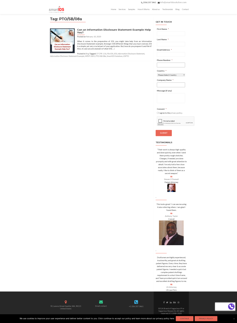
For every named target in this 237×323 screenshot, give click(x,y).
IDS (115, 53)
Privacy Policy (206, 319)
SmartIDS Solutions (114, 56)
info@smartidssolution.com (173, 2)
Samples (131, 9)
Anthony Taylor (171, 216)
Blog (177, 9)
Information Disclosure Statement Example (67, 56)
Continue (184, 319)
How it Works (144, 9)
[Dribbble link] (178, 302)
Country (161, 71)
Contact (185, 9)
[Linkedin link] (171, 302)
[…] (113, 48)
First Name (163, 29)
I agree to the (170, 113)
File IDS (110, 53)
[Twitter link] (167, 302)
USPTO (126, 56)
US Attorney (171, 287)
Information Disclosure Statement (131, 53)
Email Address (164, 50)
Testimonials (167, 9)
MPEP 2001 (90, 56)
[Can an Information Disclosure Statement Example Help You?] (62, 40)
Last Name (163, 39)
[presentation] (175, 121)
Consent (162, 109)
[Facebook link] (164, 302)
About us (156, 9)
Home (113, 9)
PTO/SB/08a (101, 56)
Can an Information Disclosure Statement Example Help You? (114, 31)
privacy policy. (176, 113)
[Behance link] (174, 302)
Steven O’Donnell (171, 179)
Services (122, 9)
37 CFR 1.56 (101, 53)
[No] (234, 318)
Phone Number (164, 60)
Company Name (165, 80)
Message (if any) (164, 90)
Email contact (101, 306)
